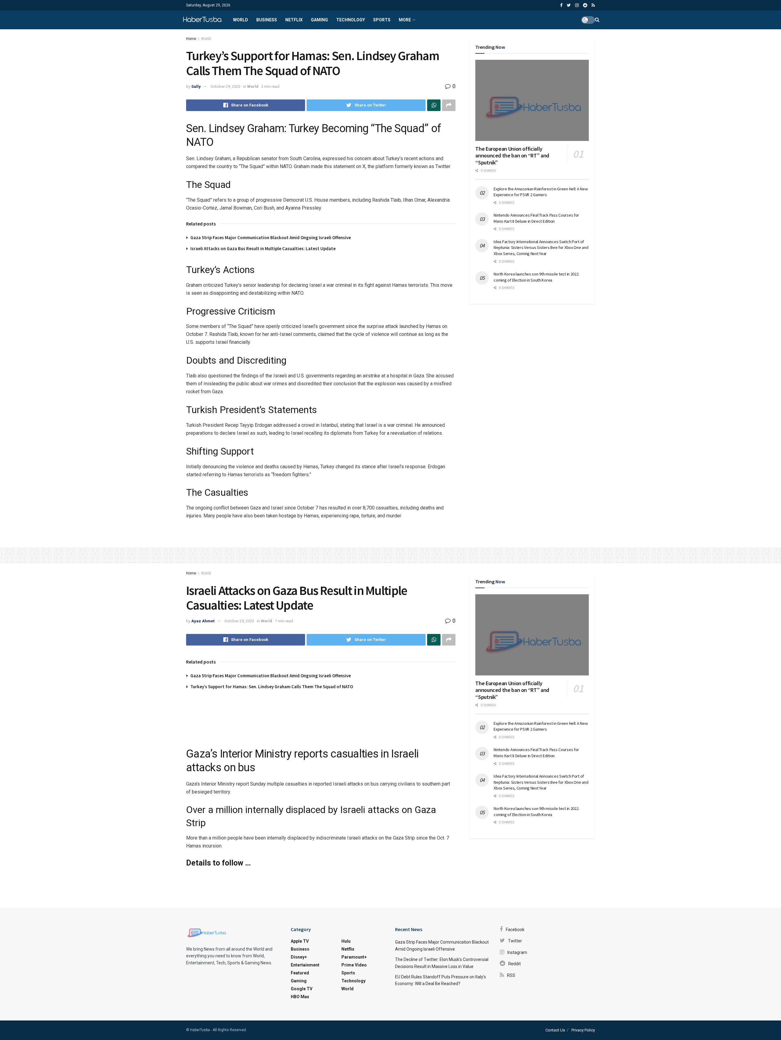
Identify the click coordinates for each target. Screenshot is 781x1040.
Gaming (319, 19)
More (405, 19)
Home (191, 39)
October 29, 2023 (225, 86)
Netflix (294, 19)
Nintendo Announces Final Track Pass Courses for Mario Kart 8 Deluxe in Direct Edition (536, 218)
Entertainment (305, 965)
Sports (381, 19)
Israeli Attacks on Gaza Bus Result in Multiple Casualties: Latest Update (263, 248)
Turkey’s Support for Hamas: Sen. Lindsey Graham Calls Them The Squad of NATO (271, 686)
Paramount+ (354, 957)
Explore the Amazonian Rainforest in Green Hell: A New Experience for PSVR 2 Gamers (541, 192)
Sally (196, 86)
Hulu (346, 941)
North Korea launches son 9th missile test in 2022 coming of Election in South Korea (536, 277)
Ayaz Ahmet (202, 621)
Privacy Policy (583, 1030)
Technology (350, 19)
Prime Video (354, 965)
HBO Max (300, 996)
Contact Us (555, 1030)
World (240, 19)
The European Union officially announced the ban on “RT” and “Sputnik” (512, 155)
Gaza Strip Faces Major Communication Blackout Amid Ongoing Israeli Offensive (270, 237)
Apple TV (300, 941)
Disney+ (299, 957)
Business (266, 19)
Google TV (301, 988)
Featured (300, 972)
